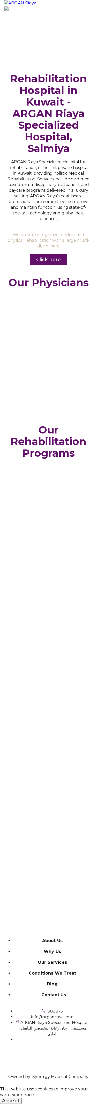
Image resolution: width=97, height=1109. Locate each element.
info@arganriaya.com (52, 1016)
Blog (52, 984)
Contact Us (53, 994)
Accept (11, 1101)
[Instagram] (40, 1056)
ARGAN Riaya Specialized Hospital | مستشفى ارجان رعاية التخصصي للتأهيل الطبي (53, 1028)
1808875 (54, 1011)
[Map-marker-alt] (56, 1056)
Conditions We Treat (52, 973)
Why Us (52, 951)
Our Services (52, 962)
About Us (52, 940)
